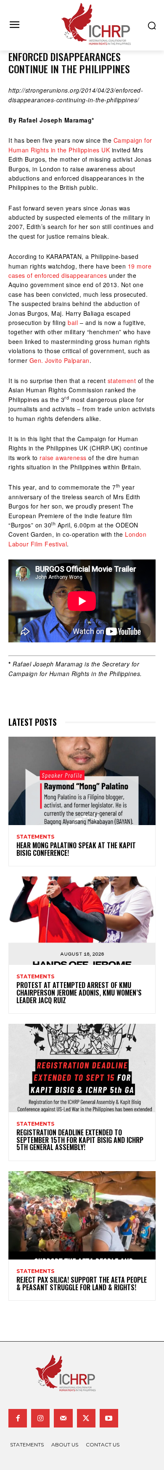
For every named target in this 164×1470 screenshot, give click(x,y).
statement (122, 380)
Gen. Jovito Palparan (59, 360)
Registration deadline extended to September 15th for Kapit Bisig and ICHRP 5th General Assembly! (79, 1139)
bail (73, 322)
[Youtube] (109, 1418)
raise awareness (63, 457)
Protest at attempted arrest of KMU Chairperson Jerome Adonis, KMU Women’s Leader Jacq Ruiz (79, 992)
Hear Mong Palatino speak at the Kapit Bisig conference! (76, 849)
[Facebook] (17, 1418)
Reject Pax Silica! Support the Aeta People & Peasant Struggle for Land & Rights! (81, 1283)
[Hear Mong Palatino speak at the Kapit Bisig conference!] (82, 781)
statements (35, 836)
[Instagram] (40, 1418)
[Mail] (63, 1418)
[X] (86, 1418)
